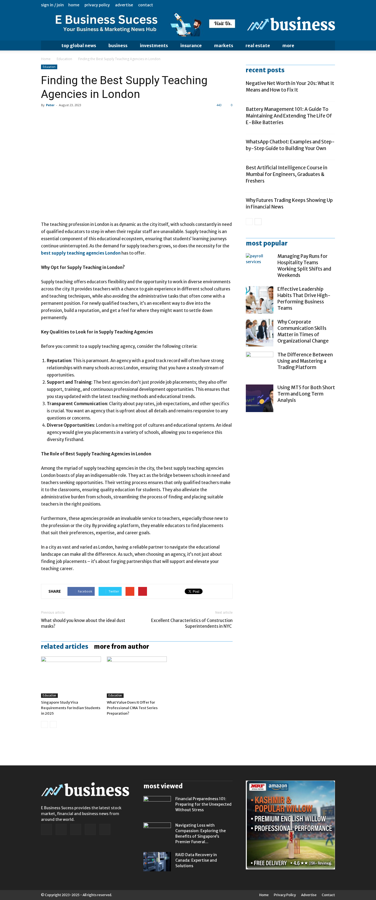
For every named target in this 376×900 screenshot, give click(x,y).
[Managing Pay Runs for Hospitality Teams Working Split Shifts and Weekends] (259, 267)
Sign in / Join (52, 4)
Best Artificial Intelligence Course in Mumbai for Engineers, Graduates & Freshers (286, 174)
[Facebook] (294, 5)
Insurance (191, 45)
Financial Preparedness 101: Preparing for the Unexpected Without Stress (203, 804)
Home (73, 4)
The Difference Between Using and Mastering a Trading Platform (305, 361)
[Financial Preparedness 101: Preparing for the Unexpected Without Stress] (157, 805)
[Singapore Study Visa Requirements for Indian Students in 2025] (71, 677)
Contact (145, 4)
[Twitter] (322, 5)
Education (64, 59)
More (288, 45)
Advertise (124, 4)
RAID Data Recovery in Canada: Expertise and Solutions (196, 860)
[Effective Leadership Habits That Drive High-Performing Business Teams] (259, 300)
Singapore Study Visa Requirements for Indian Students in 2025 (70, 708)
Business (117, 45)
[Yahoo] (331, 5)
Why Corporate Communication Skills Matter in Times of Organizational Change (303, 331)
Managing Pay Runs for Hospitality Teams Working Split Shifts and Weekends (304, 265)
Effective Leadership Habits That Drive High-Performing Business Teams (304, 298)
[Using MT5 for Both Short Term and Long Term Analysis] (259, 398)
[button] (328, 45)
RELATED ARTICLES (64, 646)
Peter (50, 105)
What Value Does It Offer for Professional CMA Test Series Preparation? (132, 708)
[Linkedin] (303, 5)
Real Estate (258, 45)
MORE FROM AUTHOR (121, 646)
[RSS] (313, 5)
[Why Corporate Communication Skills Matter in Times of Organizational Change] (259, 332)
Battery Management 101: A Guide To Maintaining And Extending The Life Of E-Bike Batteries (289, 115)
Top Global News (78, 45)
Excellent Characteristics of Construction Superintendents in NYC (192, 623)
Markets (223, 45)
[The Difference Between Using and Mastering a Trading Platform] (259, 365)
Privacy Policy (97, 4)
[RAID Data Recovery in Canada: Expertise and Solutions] (157, 861)
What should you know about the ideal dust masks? (83, 623)
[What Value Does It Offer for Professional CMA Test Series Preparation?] (137, 677)
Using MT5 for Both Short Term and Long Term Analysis (306, 393)
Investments (154, 45)
